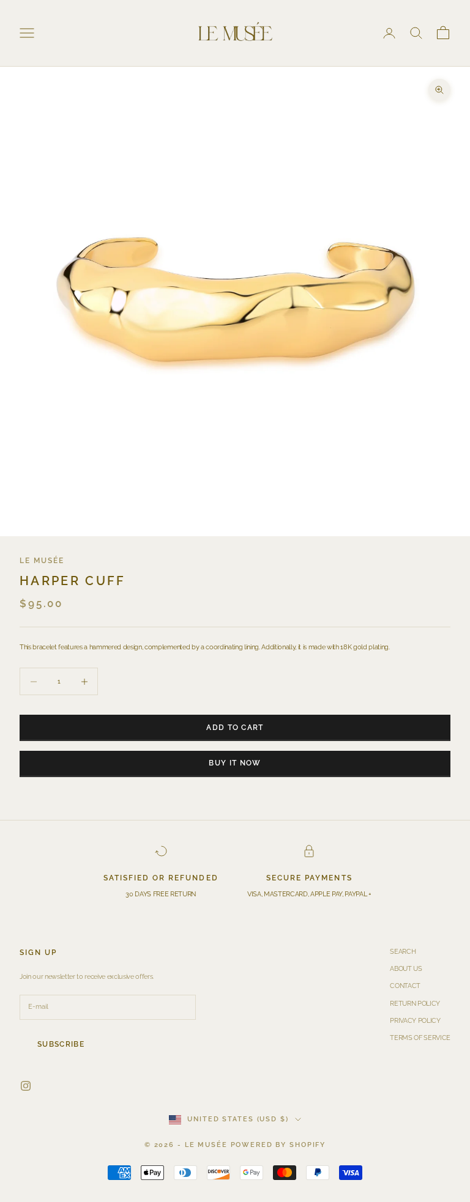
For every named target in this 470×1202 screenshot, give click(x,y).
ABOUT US (406, 969)
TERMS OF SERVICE (420, 1038)
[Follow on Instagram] (26, 1086)
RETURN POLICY (415, 1004)
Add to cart (235, 727)
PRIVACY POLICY (415, 1021)
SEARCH (403, 952)
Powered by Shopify (278, 1145)
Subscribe (60, 1044)
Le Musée (42, 560)
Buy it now (235, 763)
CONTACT (405, 986)
